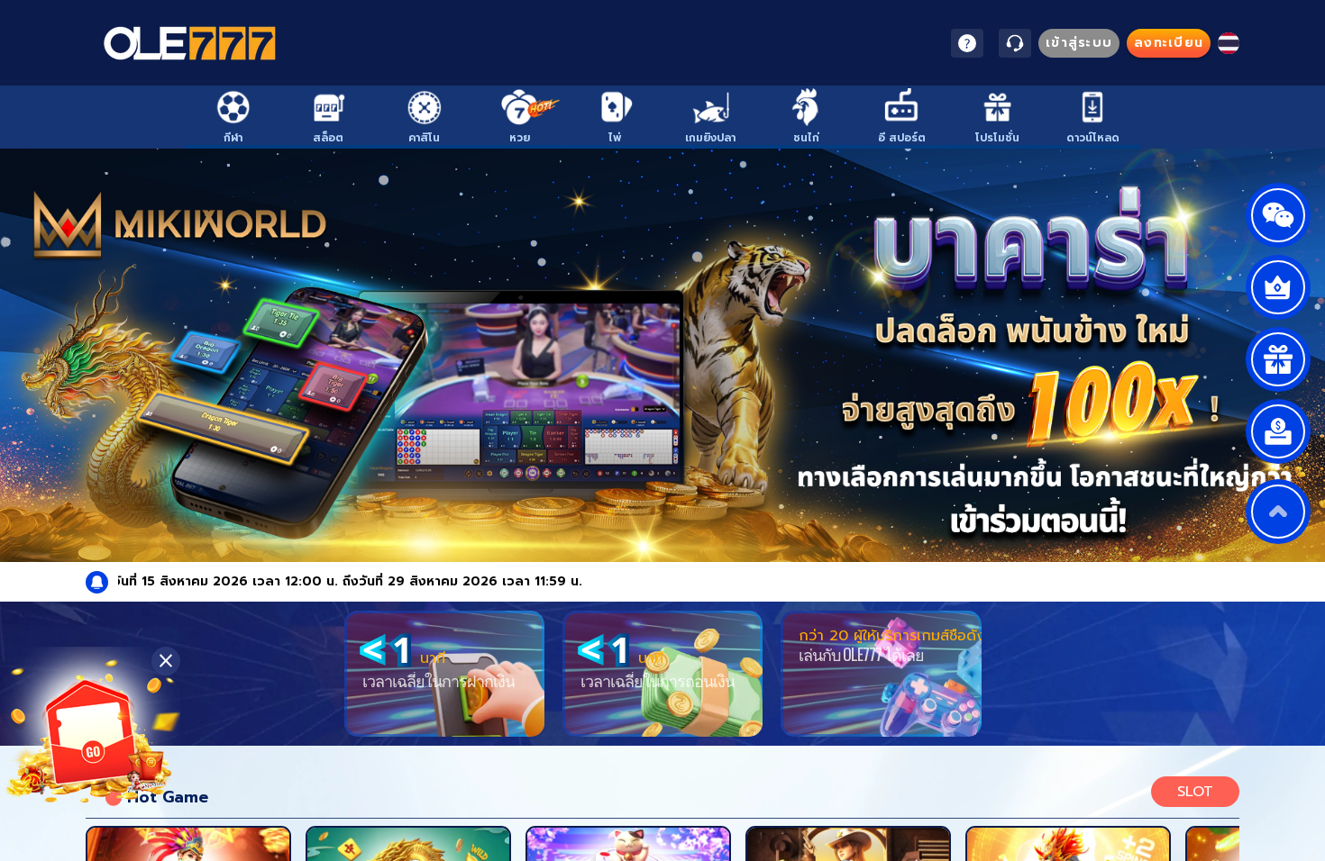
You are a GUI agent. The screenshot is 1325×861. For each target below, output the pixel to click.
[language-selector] (1228, 43)
